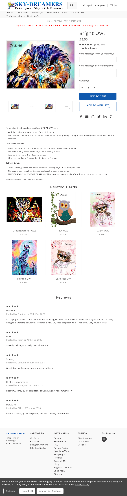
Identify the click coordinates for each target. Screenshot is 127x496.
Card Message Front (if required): (96, 53)
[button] (88, 48)
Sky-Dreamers (85, 438)
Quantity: (84, 80)
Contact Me (78, 12)
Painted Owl (24, 278)
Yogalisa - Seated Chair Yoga (23, 16)
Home (10, 12)
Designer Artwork (57, 12)
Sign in (89, 5)
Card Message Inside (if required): (97, 65)
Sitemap (58, 474)
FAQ (56, 444)
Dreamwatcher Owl (24, 230)
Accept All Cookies (50, 490)
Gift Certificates (38, 448)
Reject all (27, 490)
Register (101, 5)
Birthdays (37, 12)
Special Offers (61, 451)
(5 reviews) (99, 44)
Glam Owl (103, 230)
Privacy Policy (61, 448)
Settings (10, 490)
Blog (56, 464)
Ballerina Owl (63, 278)
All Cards (23, 12)
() (115, 5)
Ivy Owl (63, 230)
